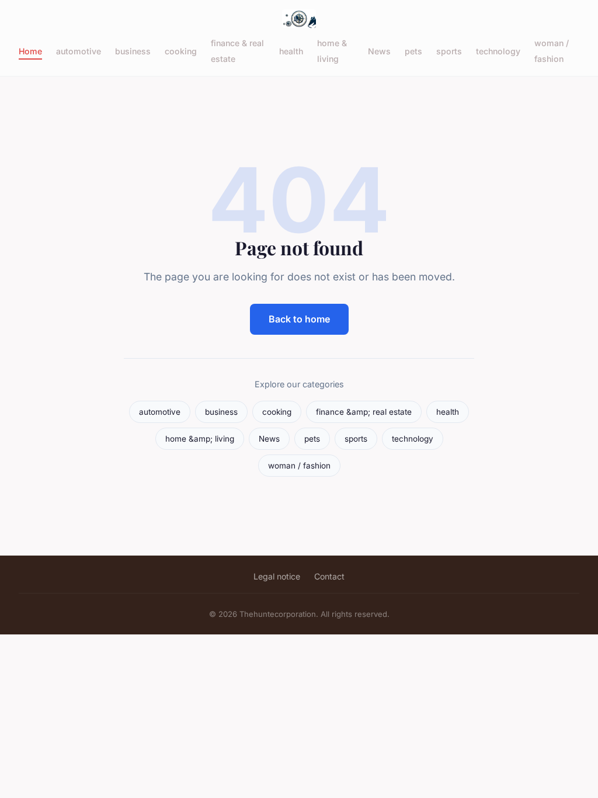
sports (449, 51)
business (133, 51)
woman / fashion (551, 51)
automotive (78, 51)
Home (30, 51)
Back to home (299, 319)
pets (413, 51)
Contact (329, 576)
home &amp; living (199, 438)
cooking (181, 51)
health (291, 51)
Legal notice (276, 576)
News (379, 51)
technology (498, 51)
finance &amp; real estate (364, 412)
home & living (332, 51)
